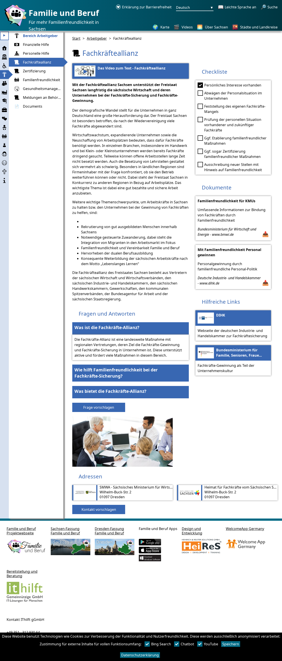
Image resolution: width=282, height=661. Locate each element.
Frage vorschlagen (98, 407)
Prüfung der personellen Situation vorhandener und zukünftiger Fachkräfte (232, 125)
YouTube (211, 644)
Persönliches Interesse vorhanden (232, 85)
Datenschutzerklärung (140, 655)
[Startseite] (14, 25)
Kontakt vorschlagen (99, 509)
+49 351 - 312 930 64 (23, 632)
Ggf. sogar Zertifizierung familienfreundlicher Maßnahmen (232, 154)
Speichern (230, 644)
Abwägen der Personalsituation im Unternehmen (233, 96)
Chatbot (187, 644)
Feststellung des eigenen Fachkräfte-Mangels (234, 109)
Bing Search (161, 644)
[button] (130, 328)
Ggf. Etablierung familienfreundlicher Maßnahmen (235, 141)
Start (76, 38)
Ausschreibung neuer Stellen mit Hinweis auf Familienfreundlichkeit (233, 167)
